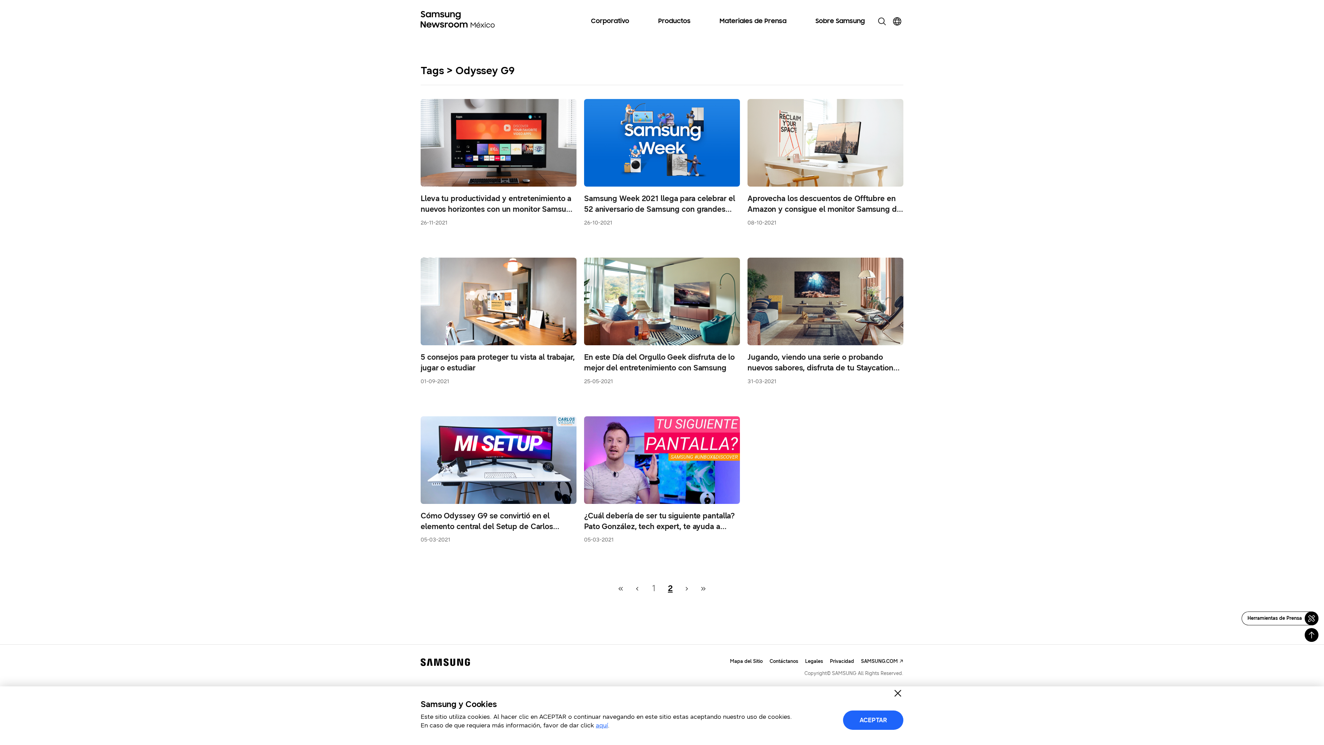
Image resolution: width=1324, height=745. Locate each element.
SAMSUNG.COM (879, 661)
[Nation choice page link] (897, 21)
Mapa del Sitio (746, 661)
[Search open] (882, 21)
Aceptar (873, 720)
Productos (674, 21)
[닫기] (897, 693)
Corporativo (610, 21)
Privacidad (842, 661)
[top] (1311, 635)
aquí (602, 725)
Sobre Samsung (840, 21)
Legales (814, 661)
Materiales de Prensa (753, 21)
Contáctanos (784, 661)
